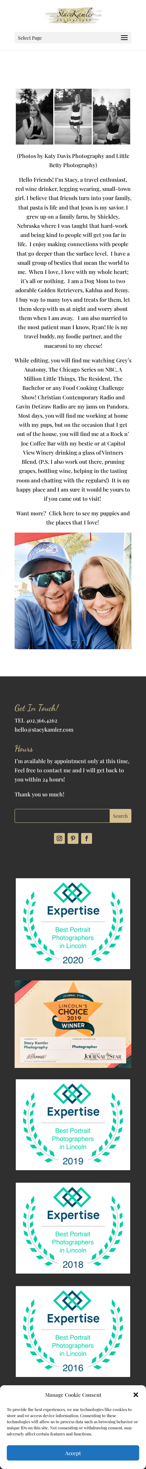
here (68, 513)
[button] (135, 1394)
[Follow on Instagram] (59, 838)
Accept (73, 1453)
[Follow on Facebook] (86, 838)
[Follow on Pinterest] (73, 838)
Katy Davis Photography (74, 155)
